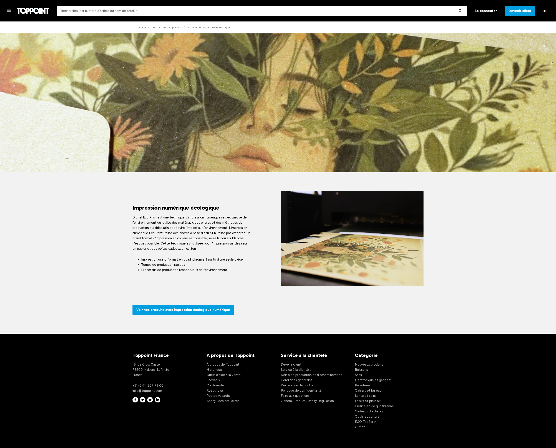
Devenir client (520, 11)
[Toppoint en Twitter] (143, 399)
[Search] (460, 11)
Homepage (139, 27)
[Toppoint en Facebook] (135, 399)
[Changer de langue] (544, 11)
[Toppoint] (33, 11)
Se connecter (486, 11)
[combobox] (262, 11)
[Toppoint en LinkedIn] (158, 399)
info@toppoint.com (147, 391)
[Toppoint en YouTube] (150, 399)
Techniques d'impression (167, 27)
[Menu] (9, 10)
